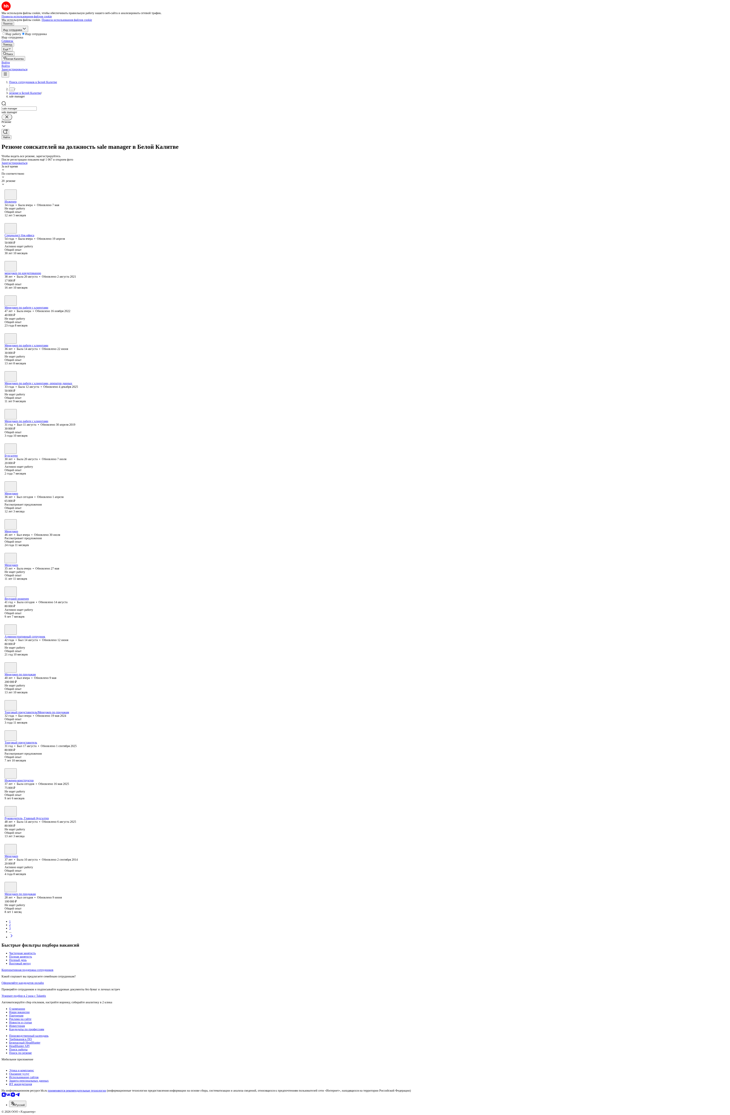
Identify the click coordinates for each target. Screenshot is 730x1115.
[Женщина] (11, 195)
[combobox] (19, 109)
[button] (6, 62)
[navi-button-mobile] (5, 74)
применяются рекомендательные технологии (77, 1090)
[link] (8, 53)
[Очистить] (7, 117)
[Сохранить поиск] (5, 132)
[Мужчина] (11, 414)
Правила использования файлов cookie (67, 20)
